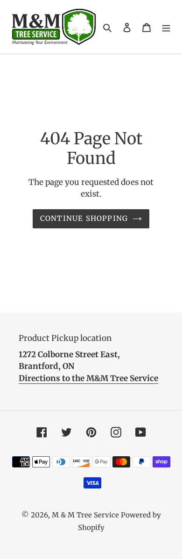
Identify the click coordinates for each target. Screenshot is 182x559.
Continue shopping (84, 218)
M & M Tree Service (85, 514)
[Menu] (166, 27)
